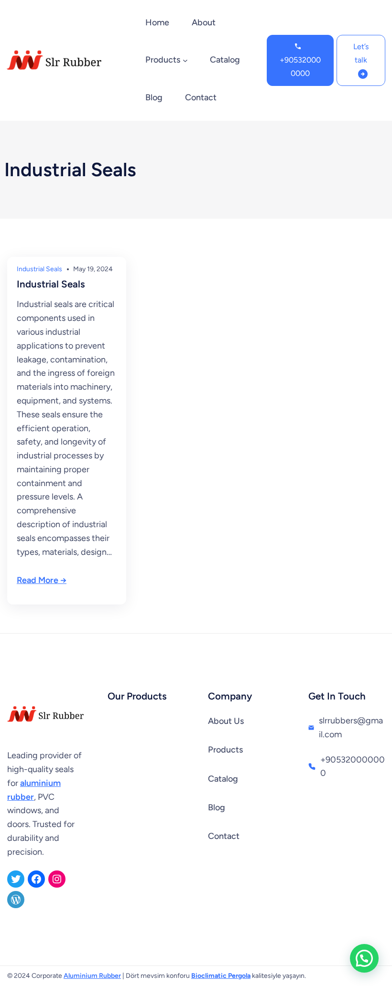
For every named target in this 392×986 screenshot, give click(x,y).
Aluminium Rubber (92, 976)
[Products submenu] (185, 60)
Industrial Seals (39, 269)
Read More (37, 580)
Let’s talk (361, 53)
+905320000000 (300, 66)
